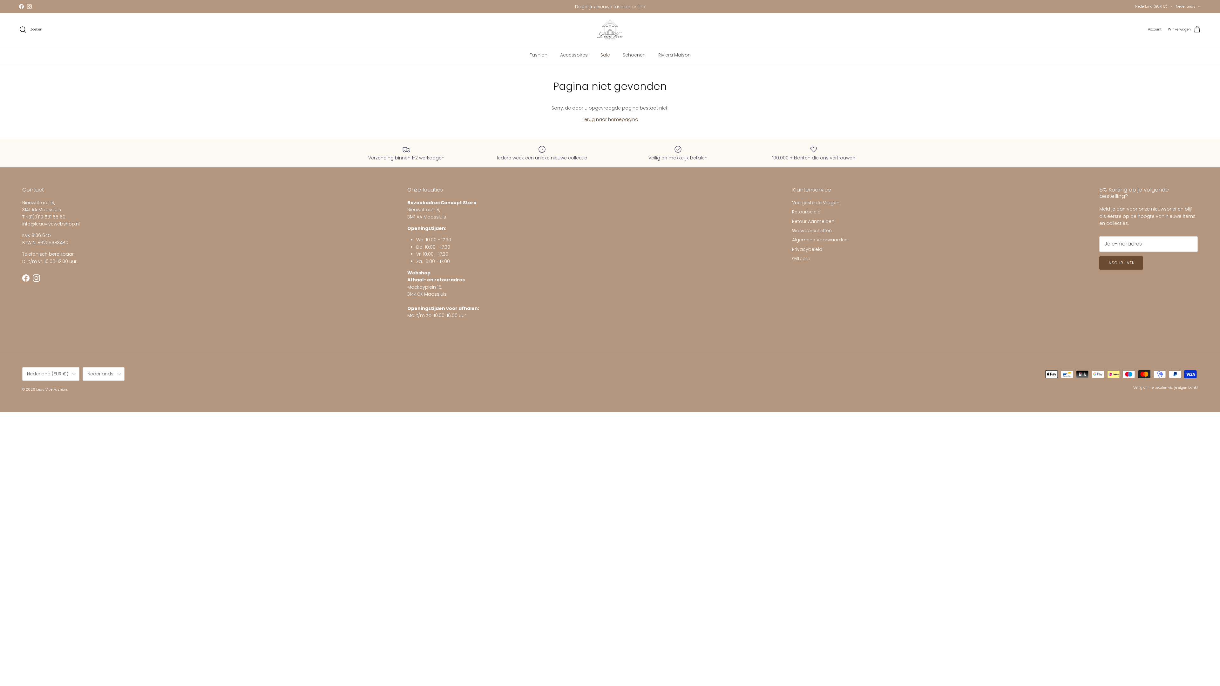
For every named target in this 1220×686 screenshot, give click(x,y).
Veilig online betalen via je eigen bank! (1165, 387)
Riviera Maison (674, 55)
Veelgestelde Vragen (815, 202)
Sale (605, 55)
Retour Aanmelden (813, 221)
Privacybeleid (807, 249)
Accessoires (574, 55)
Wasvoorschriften (812, 230)
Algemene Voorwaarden (820, 240)
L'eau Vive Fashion (51, 389)
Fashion (538, 55)
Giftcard (801, 258)
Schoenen (634, 55)
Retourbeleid (806, 212)
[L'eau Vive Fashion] (610, 29)
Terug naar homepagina (610, 119)
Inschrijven (1121, 263)
